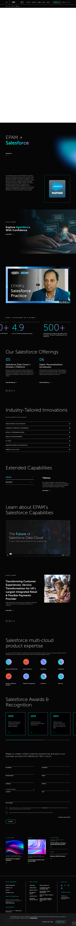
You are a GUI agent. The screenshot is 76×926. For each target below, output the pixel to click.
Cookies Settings (47, 921)
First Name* (9, 767)
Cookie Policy (33, 918)
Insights (39, 2)
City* (43, 791)
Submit (10, 821)
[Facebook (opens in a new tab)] (65, 885)
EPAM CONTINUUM (10, 885)
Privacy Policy (44, 807)
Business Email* (10, 775)
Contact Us (9, 153)
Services (28, 2)
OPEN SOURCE (33, 887)
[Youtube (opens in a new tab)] (62, 888)
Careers (48, 2)
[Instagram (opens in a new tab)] (68, 885)
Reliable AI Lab (10, 892)
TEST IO (7, 890)
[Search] (69, 2)
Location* (8, 791)
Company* (8, 783)
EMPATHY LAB (9, 887)
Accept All (61, 921)
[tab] (20, 477)
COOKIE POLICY (33, 896)
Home (7, 6)
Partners (13, 6)
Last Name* (44, 767)
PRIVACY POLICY (34, 890)
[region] (38, 919)
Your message (9, 802)
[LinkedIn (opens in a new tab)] (62, 885)
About (43, 2)
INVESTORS (32, 885)
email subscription (65, 897)
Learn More (9, 234)
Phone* (43, 775)
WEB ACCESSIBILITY (44, 885)
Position (44, 783)
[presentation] (7, 391)
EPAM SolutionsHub (10, 902)
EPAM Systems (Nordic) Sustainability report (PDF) (46, 899)
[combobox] (20, 789)
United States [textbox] (11, 789)
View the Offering (10, 382)
